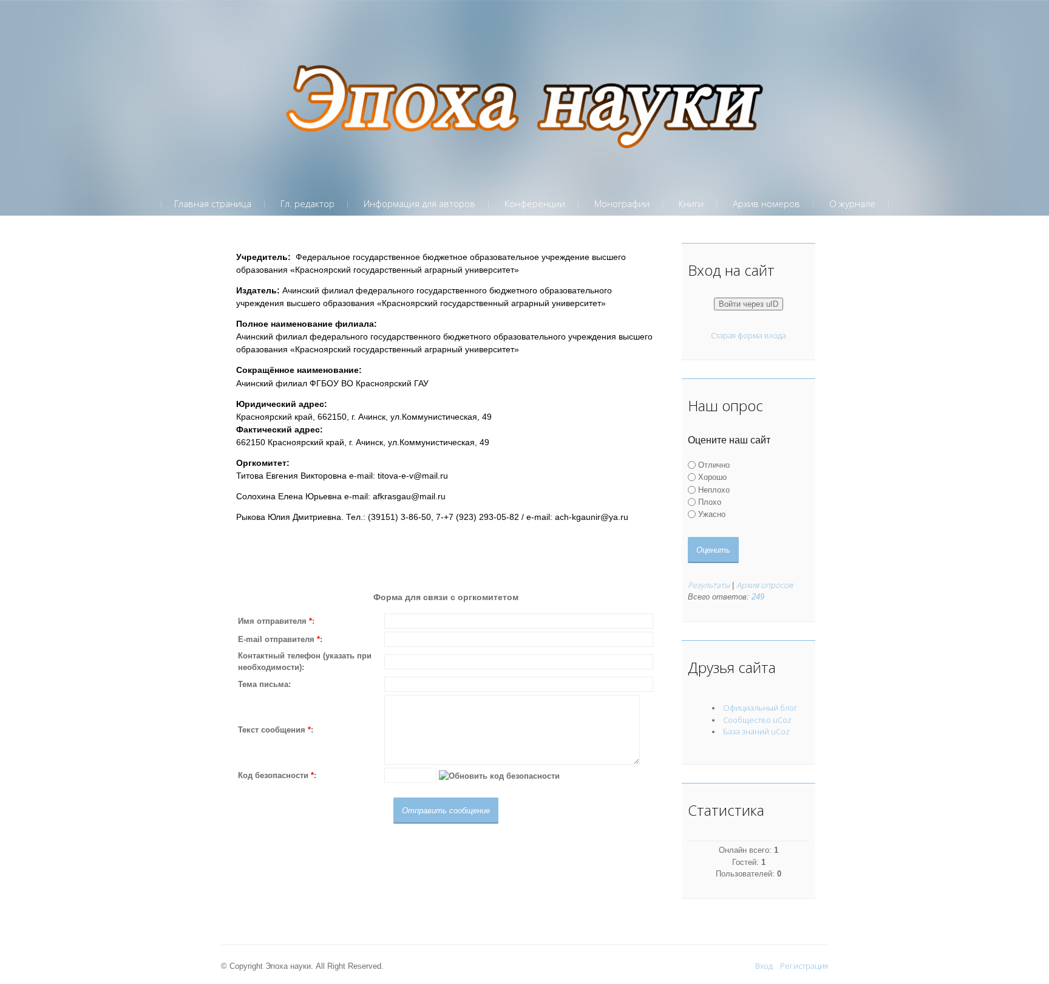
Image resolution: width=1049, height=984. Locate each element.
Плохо (709, 502)
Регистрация (804, 965)
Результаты (709, 584)
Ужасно (711, 514)
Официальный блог (760, 707)
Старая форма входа (748, 335)
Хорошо (712, 477)
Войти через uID (748, 304)
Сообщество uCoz (757, 719)
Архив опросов (764, 584)
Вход (764, 965)
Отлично (714, 465)
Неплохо (714, 489)
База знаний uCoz (756, 731)
